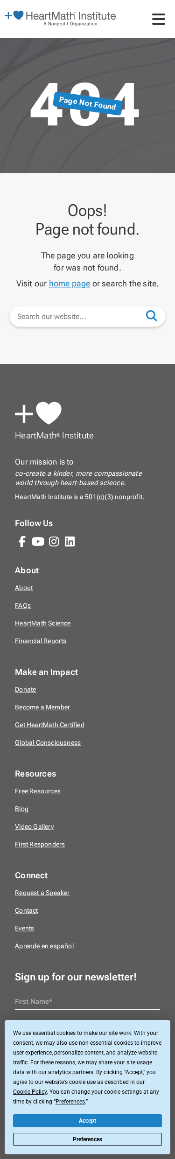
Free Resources (38, 791)
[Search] (156, 315)
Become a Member (42, 707)
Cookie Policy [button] (30, 1092)
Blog (21, 809)
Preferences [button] (70, 1101)
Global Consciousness (48, 743)
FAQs (23, 606)
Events (24, 928)
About (24, 588)
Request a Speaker (42, 893)
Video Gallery (34, 827)
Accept (87, 1120)
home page (70, 283)
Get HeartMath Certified (49, 725)
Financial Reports (40, 641)
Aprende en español (44, 946)
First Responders (40, 844)
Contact (26, 911)
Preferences (87, 1139)
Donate (25, 690)
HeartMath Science (42, 623)
